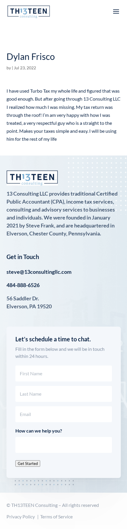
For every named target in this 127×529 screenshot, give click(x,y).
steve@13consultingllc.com (38, 271)
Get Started (28, 463)
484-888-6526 (23, 285)
